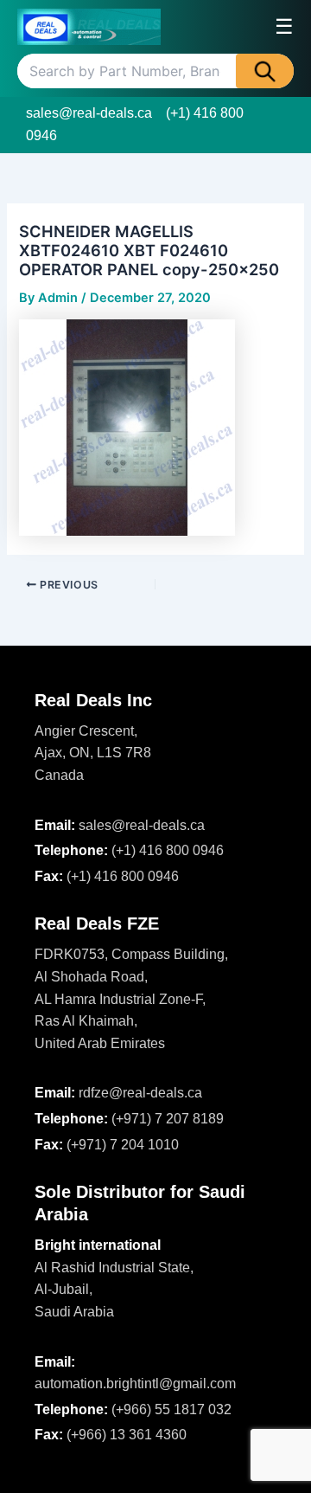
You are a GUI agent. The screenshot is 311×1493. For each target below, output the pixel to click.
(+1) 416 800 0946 (167, 850)
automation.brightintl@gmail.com (135, 1383)
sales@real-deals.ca (89, 113)
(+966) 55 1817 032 (171, 1409)
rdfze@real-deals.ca (140, 1092)
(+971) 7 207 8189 (167, 1118)
